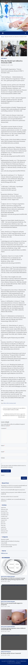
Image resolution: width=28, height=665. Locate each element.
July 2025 (3, 522)
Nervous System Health (6, 546)
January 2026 (4, 511)
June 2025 (3, 523)
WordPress (18, 663)
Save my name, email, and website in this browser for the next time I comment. (13, 466)
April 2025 (3, 527)
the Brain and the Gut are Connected (9, 496)
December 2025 (4, 513)
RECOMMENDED (6, 557)
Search (2, 475)
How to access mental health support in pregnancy (13, 489)
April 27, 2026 (3, 606)
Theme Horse (23, 661)
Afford (4, 403)
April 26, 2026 (3, 631)
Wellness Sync (4, 553)
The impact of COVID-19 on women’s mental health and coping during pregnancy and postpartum (13, 579)
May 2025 (3, 525)
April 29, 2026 (3, 581)
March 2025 (4, 529)
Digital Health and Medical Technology (10, 541)
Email (2, 451)
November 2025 (4, 514)
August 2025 (4, 520)
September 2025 (5, 518)
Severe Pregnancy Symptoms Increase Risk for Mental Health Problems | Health (14, 409)
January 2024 (4, 532)
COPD (7, 403)
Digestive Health (5, 539)
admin (11, 65)
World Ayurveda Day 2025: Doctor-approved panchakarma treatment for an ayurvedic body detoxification (14, 415)
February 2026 (4, 509)
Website (3, 458)
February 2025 (4, 531)
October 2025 (4, 516)
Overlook (11, 403)
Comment (4, 428)
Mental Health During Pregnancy (9, 544)
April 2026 (3, 507)
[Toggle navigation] (2, 33)
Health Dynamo (12, 661)
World (14, 403)
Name (3, 445)
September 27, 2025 (5, 65)
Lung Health (4, 58)
